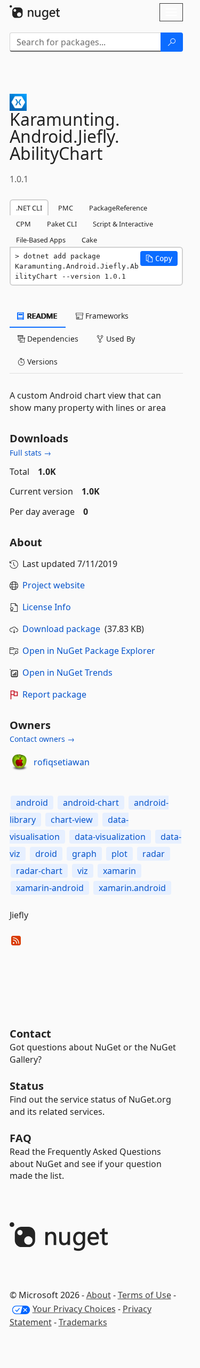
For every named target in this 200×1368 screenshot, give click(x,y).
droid (46, 854)
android (32, 802)
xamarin (119, 871)
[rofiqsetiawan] (19, 762)
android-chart (91, 802)
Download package (61, 629)
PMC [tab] (65, 208)
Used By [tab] (119, 339)
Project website (53, 585)
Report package (54, 694)
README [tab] (41, 316)
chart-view (72, 819)
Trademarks (83, 1322)
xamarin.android (132, 888)
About (98, 1295)
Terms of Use (144, 1295)
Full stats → (30, 453)
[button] (159, 258)
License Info (46, 607)
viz (82, 871)
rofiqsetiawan (62, 762)
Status (27, 1086)
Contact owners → (42, 739)
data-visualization (110, 837)
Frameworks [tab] (106, 316)
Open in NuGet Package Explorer (88, 651)
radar (153, 854)
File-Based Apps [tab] (41, 240)
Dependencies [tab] (51, 339)
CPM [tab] (23, 224)
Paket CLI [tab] (62, 224)
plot (119, 854)
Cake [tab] (89, 240)
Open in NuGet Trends (67, 672)
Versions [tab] (41, 362)
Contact (30, 1033)
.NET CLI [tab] (29, 208)
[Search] (172, 42)
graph (84, 854)
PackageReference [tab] (118, 208)
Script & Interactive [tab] (123, 224)
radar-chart (39, 871)
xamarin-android (50, 888)
